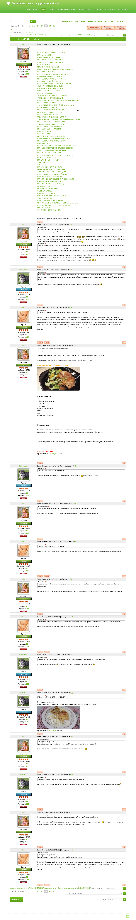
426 (75, 504)
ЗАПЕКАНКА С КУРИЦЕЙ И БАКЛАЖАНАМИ (52, 96)
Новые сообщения (86, 21)
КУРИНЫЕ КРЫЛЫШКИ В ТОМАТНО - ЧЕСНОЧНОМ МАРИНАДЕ (58, 100)
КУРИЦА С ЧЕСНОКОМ (44, 93)
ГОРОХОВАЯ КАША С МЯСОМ (47, 108)
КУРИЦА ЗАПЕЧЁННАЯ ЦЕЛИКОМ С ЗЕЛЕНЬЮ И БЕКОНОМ (57, 146)
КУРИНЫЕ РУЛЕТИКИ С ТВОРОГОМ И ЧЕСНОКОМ (54, 84)
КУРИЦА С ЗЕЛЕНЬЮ (44, 131)
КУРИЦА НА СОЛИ (43, 134)
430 (71, 655)
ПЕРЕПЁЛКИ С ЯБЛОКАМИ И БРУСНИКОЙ (51, 136)
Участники (98, 21)
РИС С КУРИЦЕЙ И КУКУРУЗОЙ (47, 115)
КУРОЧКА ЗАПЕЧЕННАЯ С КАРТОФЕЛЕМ (51, 60)
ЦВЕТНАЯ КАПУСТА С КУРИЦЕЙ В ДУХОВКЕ (52, 196)
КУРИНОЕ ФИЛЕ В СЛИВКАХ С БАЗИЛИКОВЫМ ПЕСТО (55, 179)
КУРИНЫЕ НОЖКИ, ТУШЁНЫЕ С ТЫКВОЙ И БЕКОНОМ (55, 148)
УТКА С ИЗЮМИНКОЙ (44, 198)
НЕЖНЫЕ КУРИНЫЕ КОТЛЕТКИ (48, 67)
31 (54, 26)
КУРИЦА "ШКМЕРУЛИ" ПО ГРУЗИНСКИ (50, 200)
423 (70, 307)
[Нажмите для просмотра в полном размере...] (58, 378)
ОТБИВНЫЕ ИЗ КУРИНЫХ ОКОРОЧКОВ (50, 62)
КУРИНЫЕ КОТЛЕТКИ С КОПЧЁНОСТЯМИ (51, 122)
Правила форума (109, 21)
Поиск (119, 21)
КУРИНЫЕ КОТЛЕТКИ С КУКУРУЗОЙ (49, 76)
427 (75, 541)
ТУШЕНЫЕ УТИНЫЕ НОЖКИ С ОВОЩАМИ (51, 172)
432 (71, 737)
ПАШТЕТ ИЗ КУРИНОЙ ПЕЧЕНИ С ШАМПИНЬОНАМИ (55, 69)
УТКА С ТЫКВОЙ (43, 165)
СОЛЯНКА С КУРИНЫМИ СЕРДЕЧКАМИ (50, 86)
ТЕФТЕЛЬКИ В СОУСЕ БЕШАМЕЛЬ (49, 210)
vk (127, 916)
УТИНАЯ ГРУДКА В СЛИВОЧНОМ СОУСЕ (50, 124)
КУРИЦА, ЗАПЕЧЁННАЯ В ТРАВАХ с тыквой (52, 150)
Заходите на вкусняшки (66, 35)
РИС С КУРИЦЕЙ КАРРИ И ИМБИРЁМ (49, 127)
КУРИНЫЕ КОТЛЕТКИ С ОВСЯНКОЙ (49, 129)
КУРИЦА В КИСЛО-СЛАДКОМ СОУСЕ (49, 167)
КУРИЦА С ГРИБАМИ (44, 65)
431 (71, 692)
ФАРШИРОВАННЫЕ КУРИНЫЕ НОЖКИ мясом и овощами (56, 105)
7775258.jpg (52, 731)
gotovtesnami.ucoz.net (18, 35)
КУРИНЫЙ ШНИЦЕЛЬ (44, 55)
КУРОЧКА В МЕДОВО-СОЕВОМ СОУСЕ (50, 88)
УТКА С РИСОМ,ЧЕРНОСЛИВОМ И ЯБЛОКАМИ (52, 117)
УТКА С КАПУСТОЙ (43, 162)
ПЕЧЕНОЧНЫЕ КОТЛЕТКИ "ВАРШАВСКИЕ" (51, 170)
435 (72, 850)
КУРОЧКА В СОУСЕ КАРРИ (46, 72)
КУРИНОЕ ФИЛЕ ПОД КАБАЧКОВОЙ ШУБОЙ (52, 174)
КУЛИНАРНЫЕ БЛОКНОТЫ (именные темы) (41, 35)
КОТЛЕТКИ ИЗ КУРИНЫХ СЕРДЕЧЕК (49, 112)
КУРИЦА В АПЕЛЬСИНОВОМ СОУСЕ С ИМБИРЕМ (53, 205)
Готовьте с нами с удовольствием (35, 3)
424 (75, 345)
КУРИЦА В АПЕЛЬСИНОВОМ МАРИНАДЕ (51, 184)
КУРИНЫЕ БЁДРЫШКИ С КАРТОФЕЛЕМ (50, 110)
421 (72, 225)
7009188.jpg (52, 454)
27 (38, 26)
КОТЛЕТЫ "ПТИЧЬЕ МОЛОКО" (47, 189)
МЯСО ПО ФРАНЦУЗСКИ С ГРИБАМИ (49, 177)
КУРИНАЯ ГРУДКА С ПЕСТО (46, 193)
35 (59, 26)
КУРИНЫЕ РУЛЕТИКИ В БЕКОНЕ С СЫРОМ (51, 141)
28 (42, 26)
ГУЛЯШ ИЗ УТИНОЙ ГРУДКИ (46, 158)
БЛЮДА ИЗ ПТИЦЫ (83, 35)
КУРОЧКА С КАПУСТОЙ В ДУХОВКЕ (49, 81)
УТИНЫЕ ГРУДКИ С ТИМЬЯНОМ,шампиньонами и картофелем (58, 119)
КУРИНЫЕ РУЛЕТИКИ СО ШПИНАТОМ (50, 79)
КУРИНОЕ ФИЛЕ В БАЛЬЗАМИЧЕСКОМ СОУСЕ (52, 74)
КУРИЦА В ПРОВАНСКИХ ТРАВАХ (48, 160)
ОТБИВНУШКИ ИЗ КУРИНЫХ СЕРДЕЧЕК (50, 98)
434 (72, 812)
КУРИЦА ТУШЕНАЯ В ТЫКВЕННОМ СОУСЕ (51, 53)
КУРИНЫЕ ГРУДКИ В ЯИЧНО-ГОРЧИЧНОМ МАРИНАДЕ (55, 155)
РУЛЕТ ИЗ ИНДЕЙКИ (44, 208)
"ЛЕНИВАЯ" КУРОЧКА (44, 191)
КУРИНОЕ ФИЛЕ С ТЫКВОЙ (46, 103)
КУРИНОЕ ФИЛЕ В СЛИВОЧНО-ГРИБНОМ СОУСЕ (53, 138)
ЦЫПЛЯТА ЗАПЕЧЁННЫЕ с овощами (49, 91)
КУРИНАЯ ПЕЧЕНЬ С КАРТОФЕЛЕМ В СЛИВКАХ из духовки (57, 203)
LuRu (31, 32)
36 (63, 26)
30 (50, 26)
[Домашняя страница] (47, 342)
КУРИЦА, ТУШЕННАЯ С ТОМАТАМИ (49, 153)
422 (70, 270)
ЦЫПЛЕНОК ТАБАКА (44, 143)
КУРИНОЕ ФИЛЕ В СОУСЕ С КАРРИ (49, 57)
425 (75, 466)
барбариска (23, 270)
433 (71, 774)
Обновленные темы (70, 21)
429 (72, 617)
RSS (123, 21)
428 (70, 579)
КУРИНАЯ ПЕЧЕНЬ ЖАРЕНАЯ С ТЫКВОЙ (50, 181)
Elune (27, 32)
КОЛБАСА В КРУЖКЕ (44, 186)
